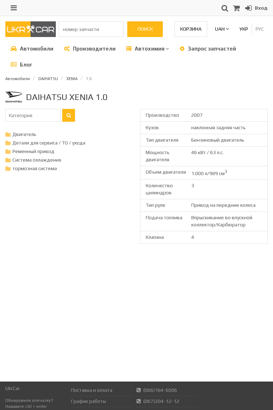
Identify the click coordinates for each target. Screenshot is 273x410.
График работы (88, 401)
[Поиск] (68, 115)
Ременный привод (33, 151)
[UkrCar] (30, 35)
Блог (25, 65)
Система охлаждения (36, 160)
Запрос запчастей (211, 49)
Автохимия (150, 49)
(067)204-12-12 (161, 401)
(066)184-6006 (160, 390)
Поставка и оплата (91, 390)
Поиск (145, 29)
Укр (244, 29)
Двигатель (24, 134)
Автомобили (36, 49)
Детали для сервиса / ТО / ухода (48, 143)
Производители (94, 49)
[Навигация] (13, 8)
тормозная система (34, 168)
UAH (220, 29)
